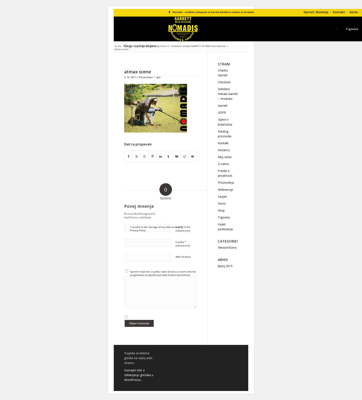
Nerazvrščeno (227, 247)
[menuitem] (316, 12)
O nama (223, 164)
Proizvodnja (226, 182)
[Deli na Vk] (176, 156)
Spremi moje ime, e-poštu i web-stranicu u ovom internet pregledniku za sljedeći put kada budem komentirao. (163, 273)
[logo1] (183, 29)
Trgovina (224, 217)
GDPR (222, 112)
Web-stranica (183, 256)
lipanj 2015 (225, 266)
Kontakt (339, 12)
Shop (221, 210)
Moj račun (225, 157)
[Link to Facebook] (169, 12)
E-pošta (183, 244)
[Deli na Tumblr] (168, 156)
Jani (158, 77)
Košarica (224, 150)
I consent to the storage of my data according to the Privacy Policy (160, 228)
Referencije (225, 190)
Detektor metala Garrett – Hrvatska (228, 94)
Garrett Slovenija (316, 12)
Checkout (224, 82)
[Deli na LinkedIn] (160, 156)
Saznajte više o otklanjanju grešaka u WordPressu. (138, 375)
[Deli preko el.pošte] (192, 156)
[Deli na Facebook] (128, 156)
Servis (353, 12)
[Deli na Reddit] (184, 156)
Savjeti (222, 197)
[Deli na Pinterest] (152, 156)
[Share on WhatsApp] (144, 156)
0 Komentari (146, 77)
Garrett (223, 106)
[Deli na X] (136, 156)
